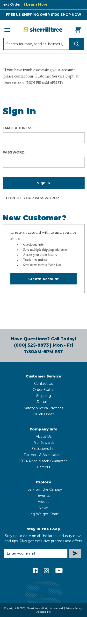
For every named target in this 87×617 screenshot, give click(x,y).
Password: (14, 152)
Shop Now (70, 15)
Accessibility (43, 611)
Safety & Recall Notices (43, 408)
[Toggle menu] (7, 29)
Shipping (43, 396)
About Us (43, 436)
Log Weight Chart (43, 514)
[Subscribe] (75, 553)
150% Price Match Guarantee (43, 461)
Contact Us (43, 383)
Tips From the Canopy (43, 489)
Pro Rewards (43, 442)
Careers (43, 467)
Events (44, 495)
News (43, 508)
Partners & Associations (43, 455)
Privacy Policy (73, 608)
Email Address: (18, 128)
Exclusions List (43, 448)
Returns (43, 402)
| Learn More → (36, 4)
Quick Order (43, 414)
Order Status (43, 389)
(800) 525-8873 (14, 83)
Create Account (43, 279)
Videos (43, 501)
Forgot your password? (32, 198)
